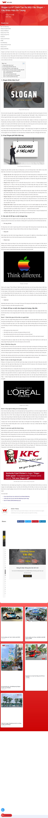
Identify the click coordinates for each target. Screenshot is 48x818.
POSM (2, 40)
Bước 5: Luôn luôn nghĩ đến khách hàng (10, 76)
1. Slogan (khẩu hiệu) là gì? (8, 65)
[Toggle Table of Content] (23, 63)
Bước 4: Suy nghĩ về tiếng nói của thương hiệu (11, 75)
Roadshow (3, 36)
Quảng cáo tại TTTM (5, 32)
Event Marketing (4, 42)
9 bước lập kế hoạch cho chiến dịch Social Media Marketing (17, 496)
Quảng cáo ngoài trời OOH (6, 28)
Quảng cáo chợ (3, 46)
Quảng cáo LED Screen (5, 38)
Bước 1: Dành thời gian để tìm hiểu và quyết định (11, 71)
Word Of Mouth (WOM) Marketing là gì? (12, 500)
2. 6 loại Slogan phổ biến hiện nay (9, 66)
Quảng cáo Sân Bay (4, 48)
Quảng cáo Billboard (4, 30)
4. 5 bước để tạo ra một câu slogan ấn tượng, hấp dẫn (13, 69)
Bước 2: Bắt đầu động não (8, 72)
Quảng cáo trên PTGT (5, 34)
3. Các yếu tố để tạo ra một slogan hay (10, 68)
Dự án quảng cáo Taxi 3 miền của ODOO (10, 637)
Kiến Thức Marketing (5, 26)
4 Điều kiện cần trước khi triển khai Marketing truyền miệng (16, 498)
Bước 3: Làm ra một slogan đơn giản (9, 73)
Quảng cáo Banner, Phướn (6, 44)
